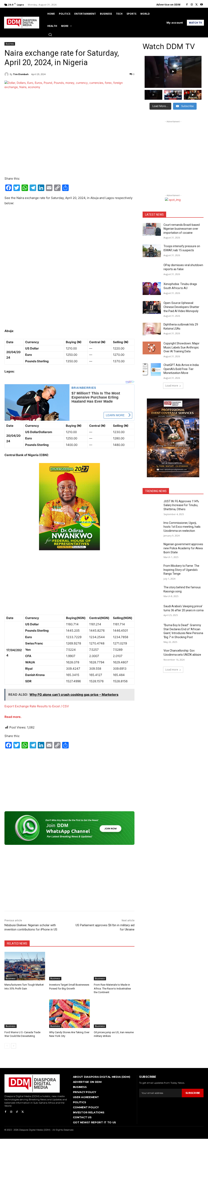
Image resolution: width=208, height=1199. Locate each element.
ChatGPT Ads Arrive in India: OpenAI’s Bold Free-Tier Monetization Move (181, 369)
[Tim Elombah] (7, 74)
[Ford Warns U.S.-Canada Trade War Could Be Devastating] (24, 1013)
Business (10, 43)
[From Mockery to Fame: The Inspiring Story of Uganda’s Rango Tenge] (152, 570)
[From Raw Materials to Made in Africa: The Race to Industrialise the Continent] (114, 966)
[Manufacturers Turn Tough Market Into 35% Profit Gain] (24, 966)
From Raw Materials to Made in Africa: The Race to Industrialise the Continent (112, 988)
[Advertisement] (69, 239)
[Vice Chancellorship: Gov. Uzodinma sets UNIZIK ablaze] (152, 655)
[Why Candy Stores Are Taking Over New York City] (69, 1013)
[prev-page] (7, 1045)
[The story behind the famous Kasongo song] (152, 591)
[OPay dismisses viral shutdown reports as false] (152, 269)
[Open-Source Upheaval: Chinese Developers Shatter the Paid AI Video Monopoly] (152, 307)
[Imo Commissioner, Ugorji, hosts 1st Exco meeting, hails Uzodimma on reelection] (152, 527)
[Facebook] (186, 4)
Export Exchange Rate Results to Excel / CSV (36, 706)
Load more (171, 385)
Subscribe (192, 1092)
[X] (196, 4)
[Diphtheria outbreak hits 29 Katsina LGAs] (152, 329)
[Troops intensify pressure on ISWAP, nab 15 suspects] (152, 250)
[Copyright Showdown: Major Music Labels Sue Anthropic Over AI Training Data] (152, 348)
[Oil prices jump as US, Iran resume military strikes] (114, 1013)
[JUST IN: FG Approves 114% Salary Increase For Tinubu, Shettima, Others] (152, 505)
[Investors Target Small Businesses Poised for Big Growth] (69, 966)
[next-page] (13, 1045)
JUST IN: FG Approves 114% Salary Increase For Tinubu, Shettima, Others (181, 505)
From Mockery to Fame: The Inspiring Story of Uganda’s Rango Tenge (181, 569)
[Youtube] (201, 4)
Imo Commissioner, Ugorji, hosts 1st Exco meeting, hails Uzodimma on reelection (182, 526)
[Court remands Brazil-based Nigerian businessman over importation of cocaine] (152, 229)
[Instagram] (191, 4)
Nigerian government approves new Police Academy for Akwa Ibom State (183, 548)
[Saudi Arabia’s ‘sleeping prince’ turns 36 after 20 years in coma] (152, 610)
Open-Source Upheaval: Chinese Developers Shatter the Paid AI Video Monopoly (181, 306)
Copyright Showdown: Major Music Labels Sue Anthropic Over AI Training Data (181, 347)
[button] (50, 34)
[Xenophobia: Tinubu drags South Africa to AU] (152, 288)
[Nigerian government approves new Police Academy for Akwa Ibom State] (152, 548)
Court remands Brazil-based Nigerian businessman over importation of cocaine (182, 228)
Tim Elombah (21, 74)
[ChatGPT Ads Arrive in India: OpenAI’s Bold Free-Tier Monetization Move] (152, 369)
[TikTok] (17, 1112)
